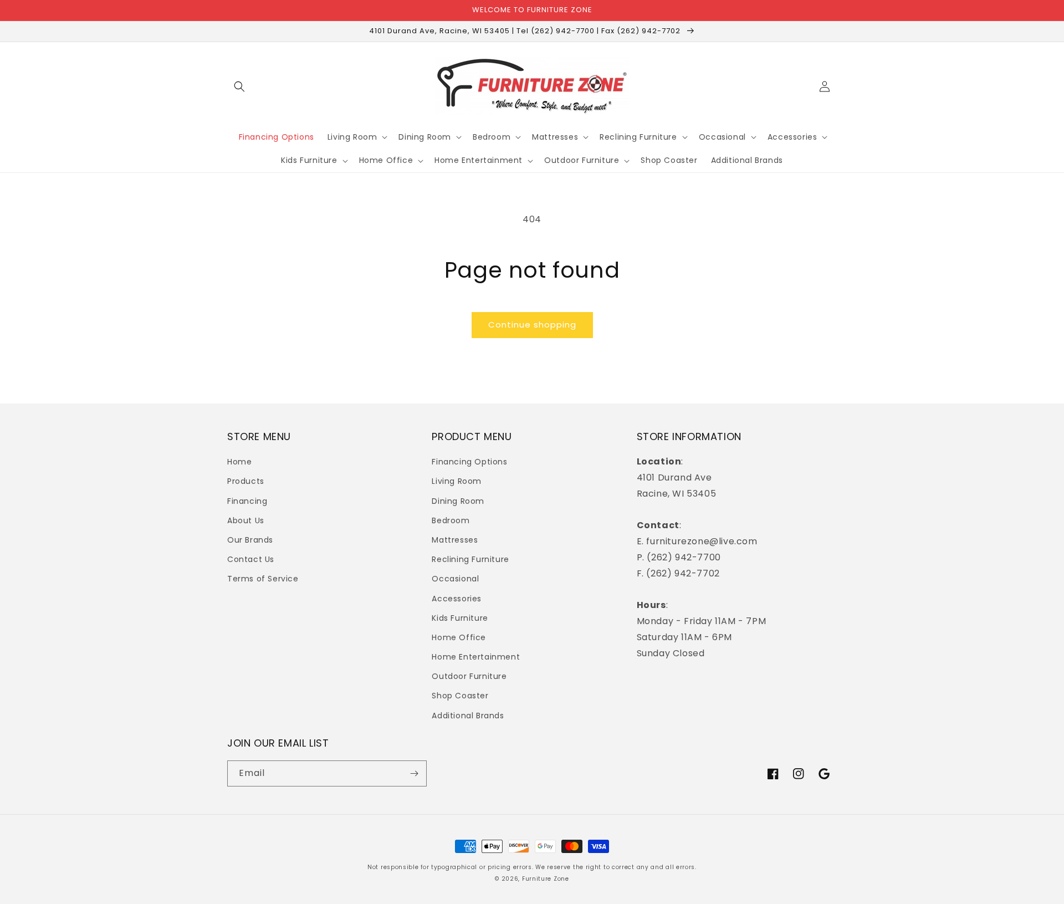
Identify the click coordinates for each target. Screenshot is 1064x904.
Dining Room (458, 501)
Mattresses (455, 539)
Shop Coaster (460, 695)
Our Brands (250, 539)
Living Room (457, 481)
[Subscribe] (414, 773)
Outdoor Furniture (469, 676)
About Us (245, 520)
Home (239, 461)
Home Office (459, 637)
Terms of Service (263, 578)
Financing (247, 501)
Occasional (455, 578)
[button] (239, 86)
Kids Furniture (460, 618)
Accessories (457, 598)
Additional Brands (468, 715)
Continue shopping (532, 324)
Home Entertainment (476, 656)
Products (245, 481)
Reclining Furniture (470, 559)
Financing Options (469, 461)
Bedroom (450, 520)
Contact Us (250, 559)
